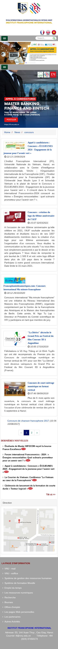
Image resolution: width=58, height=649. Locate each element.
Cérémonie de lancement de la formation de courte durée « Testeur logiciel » (29, 487)
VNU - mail (9, 568)
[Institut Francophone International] (29, 8)
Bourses (8, 602)
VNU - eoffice (10, 573)
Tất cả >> (50, 494)
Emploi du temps (12, 588)
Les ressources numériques (18, 592)
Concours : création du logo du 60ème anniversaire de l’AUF (41, 216)
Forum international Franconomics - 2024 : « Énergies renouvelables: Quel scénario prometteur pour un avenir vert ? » (28, 457)
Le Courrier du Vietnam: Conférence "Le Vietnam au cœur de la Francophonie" (28, 479)
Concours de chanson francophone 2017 (28, 420)
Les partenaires (11, 616)
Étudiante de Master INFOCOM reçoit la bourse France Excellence (27, 447)
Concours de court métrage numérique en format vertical (41, 386)
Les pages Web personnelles (18, 612)
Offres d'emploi (11, 607)
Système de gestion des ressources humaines (27, 578)
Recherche (9, 597)
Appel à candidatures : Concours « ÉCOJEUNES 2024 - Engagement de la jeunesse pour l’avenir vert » (28, 469)
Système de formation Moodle (19, 583)
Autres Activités (11, 621)
